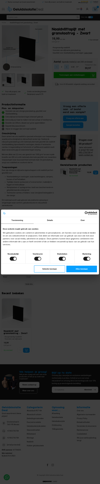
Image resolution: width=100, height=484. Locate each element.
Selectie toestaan (49, 269)
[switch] (37, 259)
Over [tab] (83, 220)
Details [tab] (50, 220)
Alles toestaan (82, 269)
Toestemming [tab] (17, 220)
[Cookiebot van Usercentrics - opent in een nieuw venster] (86, 213)
